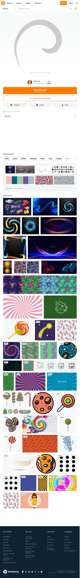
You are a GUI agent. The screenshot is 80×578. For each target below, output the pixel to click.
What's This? (16, 111)
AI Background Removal (8, 559)
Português (66, 542)
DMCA (27, 541)
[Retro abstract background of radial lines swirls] (30, 382)
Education (6, 548)
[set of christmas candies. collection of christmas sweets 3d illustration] (17, 403)
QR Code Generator (6, 563)
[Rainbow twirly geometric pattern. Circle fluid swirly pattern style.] (40, 424)
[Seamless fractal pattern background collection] (40, 284)
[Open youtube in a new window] (41, 573)
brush (42, 159)
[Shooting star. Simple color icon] (45, 330)
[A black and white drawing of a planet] (68, 350)
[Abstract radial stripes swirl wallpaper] (42, 483)
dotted (23, 159)
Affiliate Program (30, 544)
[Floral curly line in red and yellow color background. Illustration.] (40, 444)
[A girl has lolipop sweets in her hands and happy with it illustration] (34, 500)
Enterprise (6, 545)
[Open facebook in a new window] (23, 573)
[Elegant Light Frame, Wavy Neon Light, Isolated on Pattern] (14, 247)
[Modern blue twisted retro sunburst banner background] (62, 382)
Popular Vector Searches (30, 547)
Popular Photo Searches (29, 552)
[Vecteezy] (3, 3)
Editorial (38, 3)
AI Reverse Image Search (9, 554)
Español (65, 539)
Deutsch (65, 545)
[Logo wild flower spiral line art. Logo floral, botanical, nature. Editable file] (60, 307)
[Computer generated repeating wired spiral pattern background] (30, 350)
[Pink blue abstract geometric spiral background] (11, 350)
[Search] (70, 8)
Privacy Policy (61, 574)
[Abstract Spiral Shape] (67, 464)
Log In (71, 3)
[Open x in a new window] (38, 573)
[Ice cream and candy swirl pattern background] (22, 307)
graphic (59, 159)
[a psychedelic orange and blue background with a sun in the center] (28, 366)
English (65, 537)
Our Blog (49, 545)
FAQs (48, 537)
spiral (15, 159)
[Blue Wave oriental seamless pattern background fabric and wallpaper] (28, 483)
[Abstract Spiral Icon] (11, 483)
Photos (18, 3)
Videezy (5, 542)
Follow (49, 83)
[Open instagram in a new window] (26, 573)
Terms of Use (52, 574)
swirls (7, 159)
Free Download (40, 91)
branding (33, 159)
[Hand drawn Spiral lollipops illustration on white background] (12, 444)
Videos (28, 3)
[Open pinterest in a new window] (32, 573)
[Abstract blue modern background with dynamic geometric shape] (59, 267)
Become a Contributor (50, 549)
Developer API (7, 551)
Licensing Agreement (28, 537)
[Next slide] (72, 158)
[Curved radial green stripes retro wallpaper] (8, 382)
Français (65, 548)
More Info (7, 116)
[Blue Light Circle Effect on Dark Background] (68, 206)
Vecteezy (6, 539)
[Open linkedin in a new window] (29, 573)
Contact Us (49, 539)
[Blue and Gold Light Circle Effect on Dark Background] (11, 225)
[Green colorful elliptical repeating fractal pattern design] (48, 350)
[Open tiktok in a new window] (35, 573)
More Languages (68, 550)
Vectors (9, 3)
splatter (68, 159)
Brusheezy (6, 537)
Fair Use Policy (71, 574)
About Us (49, 542)
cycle (50, 159)
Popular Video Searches (29, 556)
